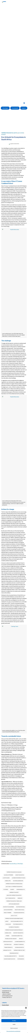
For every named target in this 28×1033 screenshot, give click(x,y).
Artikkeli (3, 134)
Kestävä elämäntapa (18, 880)
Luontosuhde (6, 877)
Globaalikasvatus (19, 947)
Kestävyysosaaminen (8, 906)
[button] (26, 1008)
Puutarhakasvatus (18, 924)
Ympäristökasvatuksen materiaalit (14, 930)
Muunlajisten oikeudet (11, 938)
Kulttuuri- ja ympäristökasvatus (14, 886)
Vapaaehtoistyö (7, 950)
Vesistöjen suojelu (19, 909)
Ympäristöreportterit (19, 950)
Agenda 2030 (8, 932)
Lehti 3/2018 (20, 132)
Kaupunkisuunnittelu (17, 935)
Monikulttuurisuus (19, 944)
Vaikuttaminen (7, 912)
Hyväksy (14, 1020)
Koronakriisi (21, 959)
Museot (21, 938)
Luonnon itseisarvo (14, 927)
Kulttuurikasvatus (10, 898)
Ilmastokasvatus (19, 875)
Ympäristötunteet (14, 892)
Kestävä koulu (7, 944)
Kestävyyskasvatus (18, 932)
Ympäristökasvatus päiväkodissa (14, 883)
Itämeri (7, 935)
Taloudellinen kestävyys (10, 956)
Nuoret (12, 889)
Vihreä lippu (20, 863)
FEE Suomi (21, 956)
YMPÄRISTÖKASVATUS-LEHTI (9, 132)
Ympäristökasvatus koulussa (14, 872)
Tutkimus (5, 889)
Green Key (20, 898)
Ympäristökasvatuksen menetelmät (14, 918)
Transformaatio (8, 947)
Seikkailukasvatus (7, 941)
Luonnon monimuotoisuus (18, 877)
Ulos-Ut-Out (14, 915)
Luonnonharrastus (20, 941)
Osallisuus (8, 924)
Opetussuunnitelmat (14, 904)
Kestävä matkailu (20, 906)
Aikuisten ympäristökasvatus (14, 895)
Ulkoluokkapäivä (8, 909)
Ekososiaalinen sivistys (17, 921)
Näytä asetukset (14, 1028)
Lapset (6, 921)
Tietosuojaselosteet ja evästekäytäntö (13, 1031)
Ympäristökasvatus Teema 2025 (14, 901)
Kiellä (14, 1024)
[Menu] (24, 103)
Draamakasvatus (14, 953)
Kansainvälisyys (13, 863)
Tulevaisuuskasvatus (19, 912)
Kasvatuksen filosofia (9, 959)
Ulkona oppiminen (8, 875)
